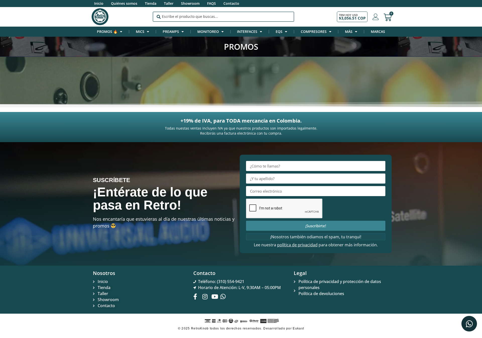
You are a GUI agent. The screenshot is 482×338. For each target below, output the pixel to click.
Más (348, 31)
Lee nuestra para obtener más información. (316, 245)
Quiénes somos (124, 3)
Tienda (150, 3)
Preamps (171, 31)
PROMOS (241, 46)
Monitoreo (208, 31)
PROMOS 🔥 (107, 31)
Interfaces (247, 31)
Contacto (231, 3)
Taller (168, 3)
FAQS (211, 3)
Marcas (378, 31)
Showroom (190, 3)
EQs (279, 31)
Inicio (98, 3)
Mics (140, 31)
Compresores (314, 31)
